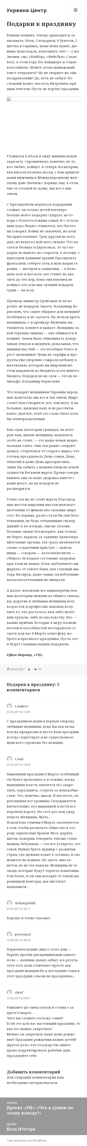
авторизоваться (43, 1082)
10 (39, 669)
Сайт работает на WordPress (27, 1140)
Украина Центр (27, 10)
